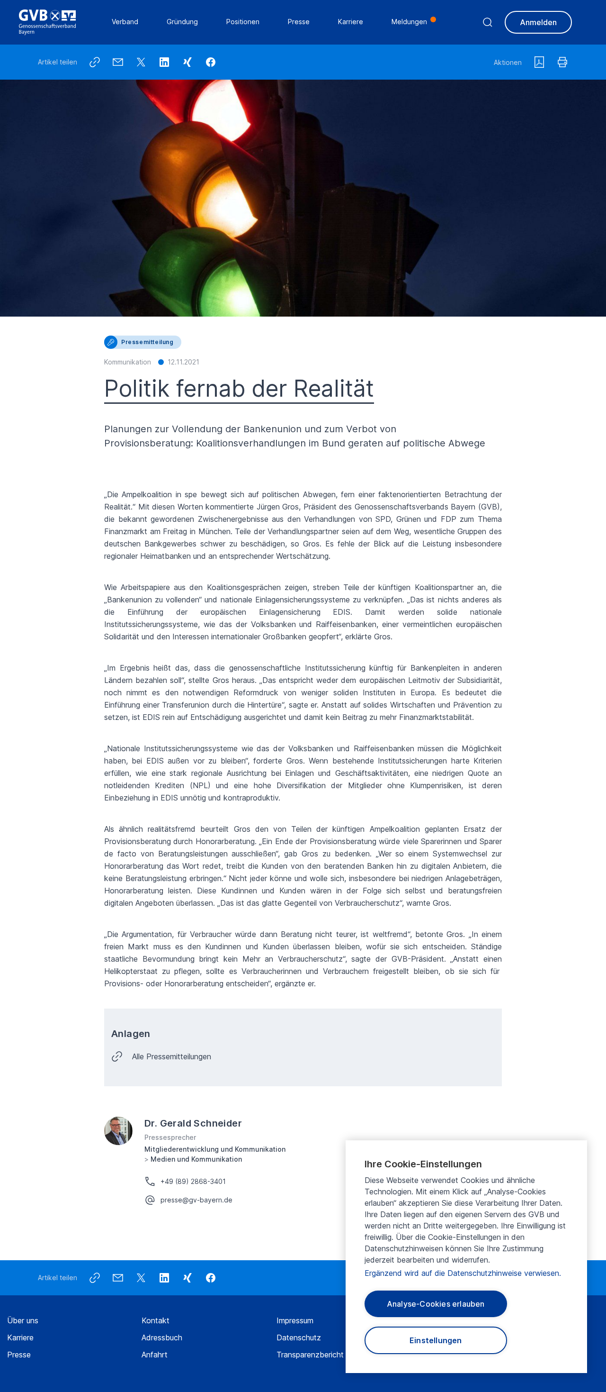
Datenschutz (298, 1337)
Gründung (182, 22)
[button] (210, 62)
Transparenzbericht (310, 1354)
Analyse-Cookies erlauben (436, 1304)
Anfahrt (155, 1354)
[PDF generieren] (539, 62)
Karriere (20, 1337)
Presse (19, 1354)
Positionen (242, 22)
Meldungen (409, 22)
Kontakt (155, 1320)
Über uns (22, 1320)
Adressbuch (162, 1337)
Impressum (294, 1320)
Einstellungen (436, 1340)
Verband (125, 22)
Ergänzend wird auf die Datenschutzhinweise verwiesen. (463, 1273)
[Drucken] (562, 62)
